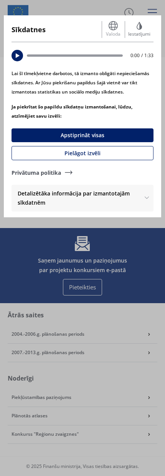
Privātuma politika (36, 172)
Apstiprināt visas (82, 135)
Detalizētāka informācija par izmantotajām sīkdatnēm (74, 198)
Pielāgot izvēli (82, 153)
